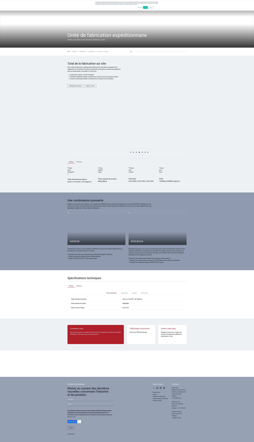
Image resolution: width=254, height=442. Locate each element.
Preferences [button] (140, 7)
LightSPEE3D (91, 51)
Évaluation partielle (157, 400)
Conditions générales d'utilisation (160, 398)
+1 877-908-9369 (181, 408)
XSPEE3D (74, 51)
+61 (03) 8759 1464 (176, 398)
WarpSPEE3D (82, 51)
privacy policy (72, 416)
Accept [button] (145, 7)
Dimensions (144, 293)
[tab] (130, 152)
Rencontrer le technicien (103, 51)
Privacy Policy (125, 3)
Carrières (155, 394)
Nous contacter (156, 392)
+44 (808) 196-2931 (176, 418)
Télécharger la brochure (75, 86)
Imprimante (124, 293)
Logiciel (134, 293)
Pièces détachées (111, 293)
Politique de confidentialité (159, 396)
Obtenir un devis (90, 86)
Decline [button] (151, 7)
